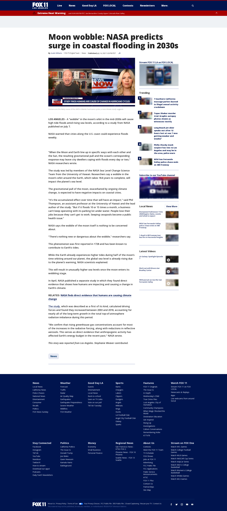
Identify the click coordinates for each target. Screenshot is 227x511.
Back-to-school (94, 396)
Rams (118, 386)
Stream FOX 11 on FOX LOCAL (181, 387)
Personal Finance (95, 453)
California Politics (67, 446)
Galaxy (118, 421)
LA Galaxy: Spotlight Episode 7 (151, 257)
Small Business (94, 450)
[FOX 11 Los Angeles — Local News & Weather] (41, 5)
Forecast (64, 386)
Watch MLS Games (179, 479)
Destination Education (152, 416)
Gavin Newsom (66, 459)
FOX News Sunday (40, 412)
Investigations (149, 426)
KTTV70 (146, 435)
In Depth (147, 393)
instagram (182, 504)
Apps (173, 395)
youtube (187, 504)
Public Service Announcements (150, 473)
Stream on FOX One (182, 443)
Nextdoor (37, 459)
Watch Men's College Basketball (180, 466)
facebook (171, 504)
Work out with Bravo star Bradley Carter (149, 269)
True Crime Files (150, 399)
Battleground (65, 465)
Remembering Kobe (151, 432)
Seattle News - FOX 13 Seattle (125, 458)
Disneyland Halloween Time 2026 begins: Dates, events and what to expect (151, 214)
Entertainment (39, 399)
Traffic (63, 390)
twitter (176, 504)
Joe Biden (64, 456)
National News (39, 396)
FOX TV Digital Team (72, 53)
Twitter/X (36, 462)
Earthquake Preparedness (71, 402)
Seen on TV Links (95, 399)
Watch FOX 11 (179, 383)
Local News (146, 206)
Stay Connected (42, 443)
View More (171, 206)
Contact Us (148, 483)
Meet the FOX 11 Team (153, 450)
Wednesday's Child (151, 396)
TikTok (35, 453)
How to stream (39, 465)
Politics (36, 408)
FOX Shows (148, 456)
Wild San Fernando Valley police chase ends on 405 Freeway (166, 162)
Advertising (148, 462)
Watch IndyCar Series (180, 461)
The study (54, 306)
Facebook (37, 446)
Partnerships (148, 487)
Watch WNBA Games (180, 476)
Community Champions (153, 408)
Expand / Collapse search (192, 6)
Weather (65, 383)
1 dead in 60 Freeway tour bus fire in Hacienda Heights (151, 236)
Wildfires (64, 408)
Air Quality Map (66, 396)
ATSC (145, 477)
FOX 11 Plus (148, 480)
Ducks (118, 412)
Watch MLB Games (179, 455)
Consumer (37, 402)
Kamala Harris (66, 462)
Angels (118, 402)
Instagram (37, 450)
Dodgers (119, 399)
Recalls (35, 405)
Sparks (118, 424)
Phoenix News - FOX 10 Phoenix (126, 453)
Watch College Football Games (181, 451)
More (164, 5)
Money (92, 443)
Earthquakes (65, 399)
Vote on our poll (95, 402)
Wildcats (119, 405)
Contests (147, 446)
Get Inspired (148, 419)
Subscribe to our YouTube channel (157, 175)
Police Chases (38, 393)
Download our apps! (41, 468)
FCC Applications (150, 468)
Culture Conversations (152, 429)
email (192, 504)
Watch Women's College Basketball (181, 471)
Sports (119, 383)
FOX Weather (66, 412)
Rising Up (147, 423)
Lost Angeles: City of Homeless (152, 403)
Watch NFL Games (179, 446)
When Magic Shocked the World (154, 412)
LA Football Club (123, 415)
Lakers (118, 393)
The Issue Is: (148, 390)
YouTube (36, 456)
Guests (91, 386)
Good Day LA (95, 383)
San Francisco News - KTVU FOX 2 (125, 447)
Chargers (119, 390)
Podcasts (36, 472)
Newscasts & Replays (180, 392)
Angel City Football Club (126, 418)
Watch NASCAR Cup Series (182, 458)
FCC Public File (149, 465)
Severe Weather (67, 405)
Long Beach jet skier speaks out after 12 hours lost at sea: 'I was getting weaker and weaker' (166, 133)
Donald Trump (66, 453)
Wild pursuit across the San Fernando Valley (150, 281)
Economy (92, 446)
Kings (118, 408)
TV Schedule (148, 453)
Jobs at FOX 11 (149, 459)
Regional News (124, 443)
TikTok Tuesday (94, 405)
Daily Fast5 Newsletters (43, 475)
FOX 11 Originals (150, 386)
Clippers (119, 396)
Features (148, 383)
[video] (172, 259)
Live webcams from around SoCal (182, 399)
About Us (148, 443)
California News (39, 390)
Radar (62, 393)
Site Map (147, 490)
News (84, 53)
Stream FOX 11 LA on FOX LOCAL (156, 62)
